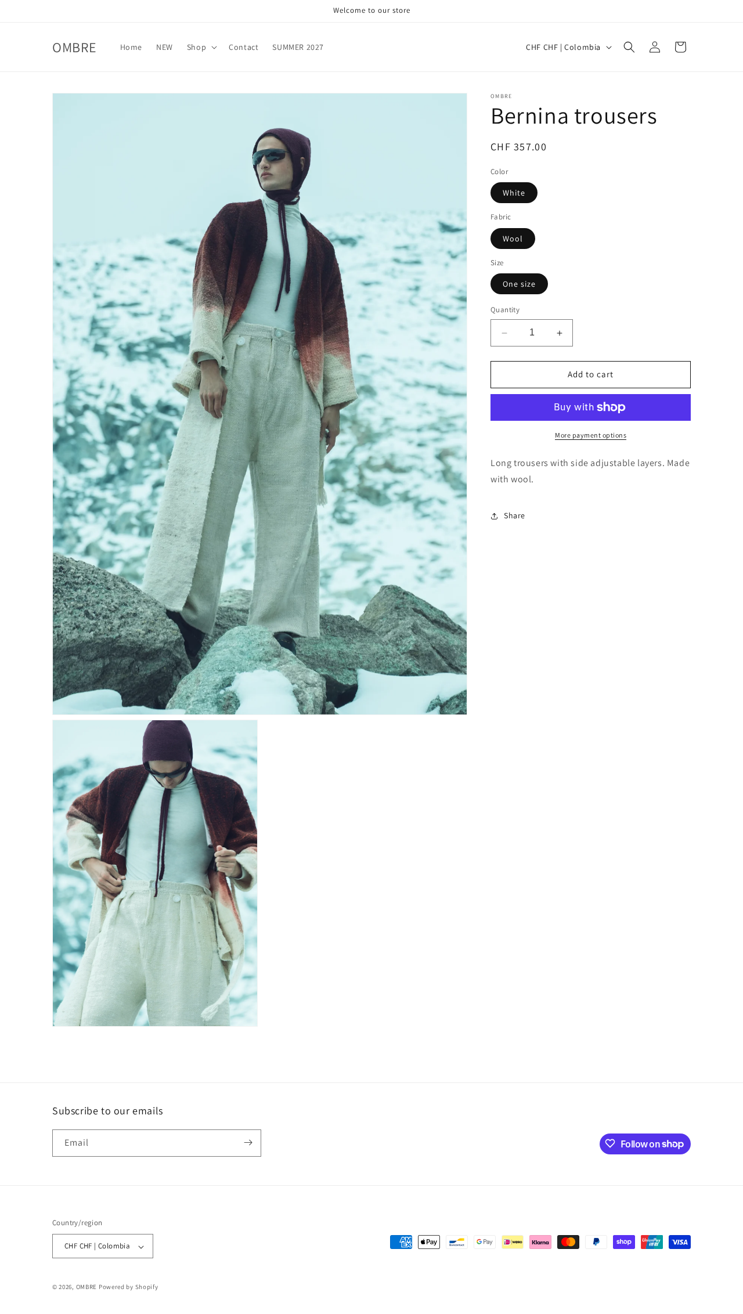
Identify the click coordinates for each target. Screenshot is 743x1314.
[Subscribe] (248, 1142)
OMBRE (87, 1287)
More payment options (590, 435)
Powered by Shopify (128, 1287)
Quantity (505, 310)
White (514, 193)
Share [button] (514, 515)
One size (519, 284)
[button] (201, 47)
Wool (513, 238)
